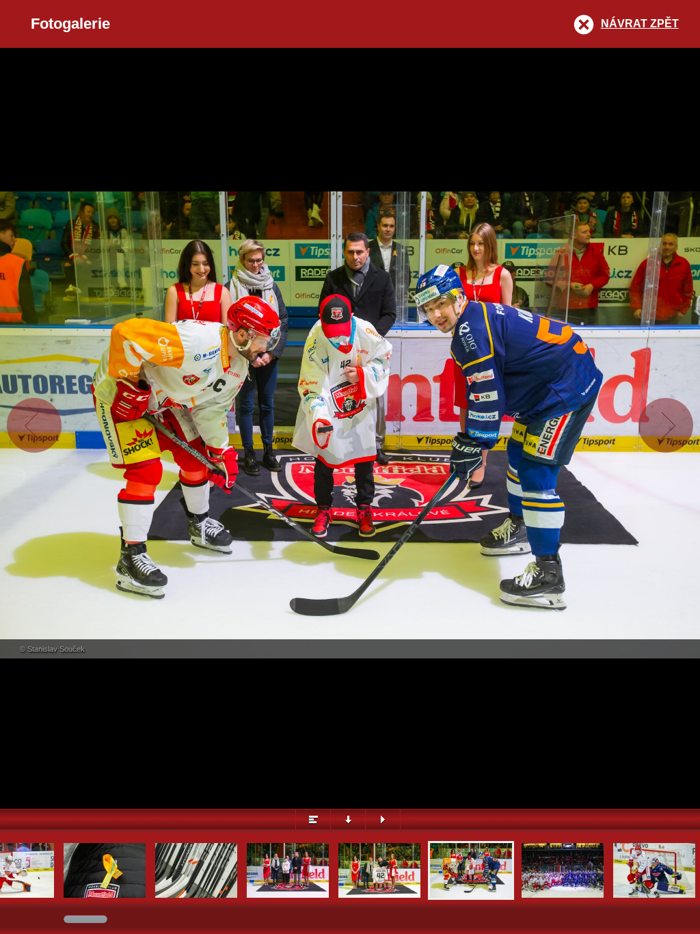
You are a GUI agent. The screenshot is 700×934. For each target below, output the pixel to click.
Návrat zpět (640, 23)
